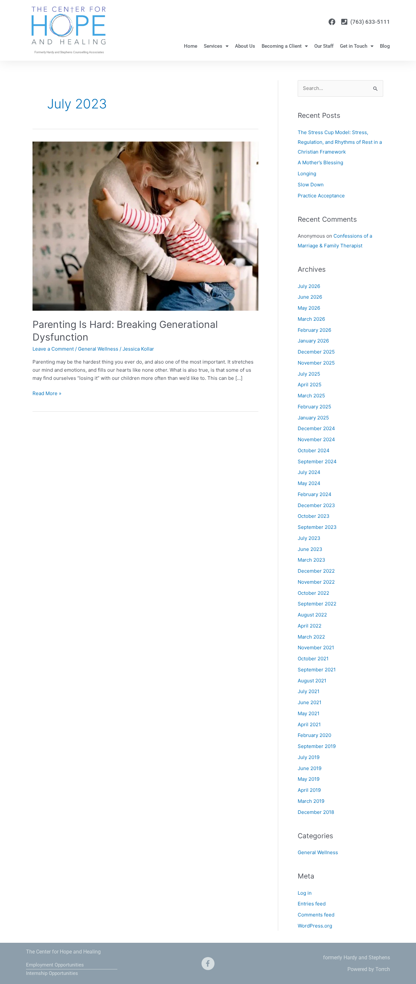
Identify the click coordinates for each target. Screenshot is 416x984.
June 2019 (309, 768)
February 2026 (314, 330)
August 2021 (312, 681)
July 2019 (308, 757)
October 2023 (314, 516)
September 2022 (317, 604)
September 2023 (317, 527)
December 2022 (316, 571)
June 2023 (310, 549)
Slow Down (311, 184)
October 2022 (313, 593)
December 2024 (316, 428)
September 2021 (317, 669)
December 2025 (316, 352)
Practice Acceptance (321, 196)
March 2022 (311, 637)
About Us (245, 46)
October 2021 (313, 658)
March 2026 (311, 319)
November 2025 (316, 363)
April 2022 (309, 626)
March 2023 (311, 560)
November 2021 (316, 647)
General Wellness (98, 349)
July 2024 (309, 472)
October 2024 (314, 450)
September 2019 (317, 746)
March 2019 (311, 801)
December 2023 (316, 505)
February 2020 (314, 735)
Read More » (46, 393)
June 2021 (309, 702)
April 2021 (309, 724)
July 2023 (309, 538)
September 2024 (317, 461)
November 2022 (316, 582)
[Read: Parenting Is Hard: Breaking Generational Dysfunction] (145, 226)
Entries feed (312, 904)
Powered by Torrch (368, 969)
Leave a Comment (53, 349)
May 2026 (309, 308)
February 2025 (314, 407)
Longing (307, 173)
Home (190, 46)
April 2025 (309, 384)
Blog (385, 46)
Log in (305, 893)
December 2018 (316, 812)
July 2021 (308, 691)
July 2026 (309, 286)
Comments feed (316, 915)
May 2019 (308, 779)
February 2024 (315, 494)
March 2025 (311, 395)
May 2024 (309, 483)
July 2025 (309, 374)
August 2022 (312, 615)
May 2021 (308, 713)
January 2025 (313, 418)
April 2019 (309, 790)
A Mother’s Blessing (320, 162)
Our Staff (323, 46)
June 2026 (310, 297)
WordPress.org (315, 926)
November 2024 (316, 439)
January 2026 (313, 341)
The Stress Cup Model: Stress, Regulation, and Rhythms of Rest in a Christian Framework (340, 142)
